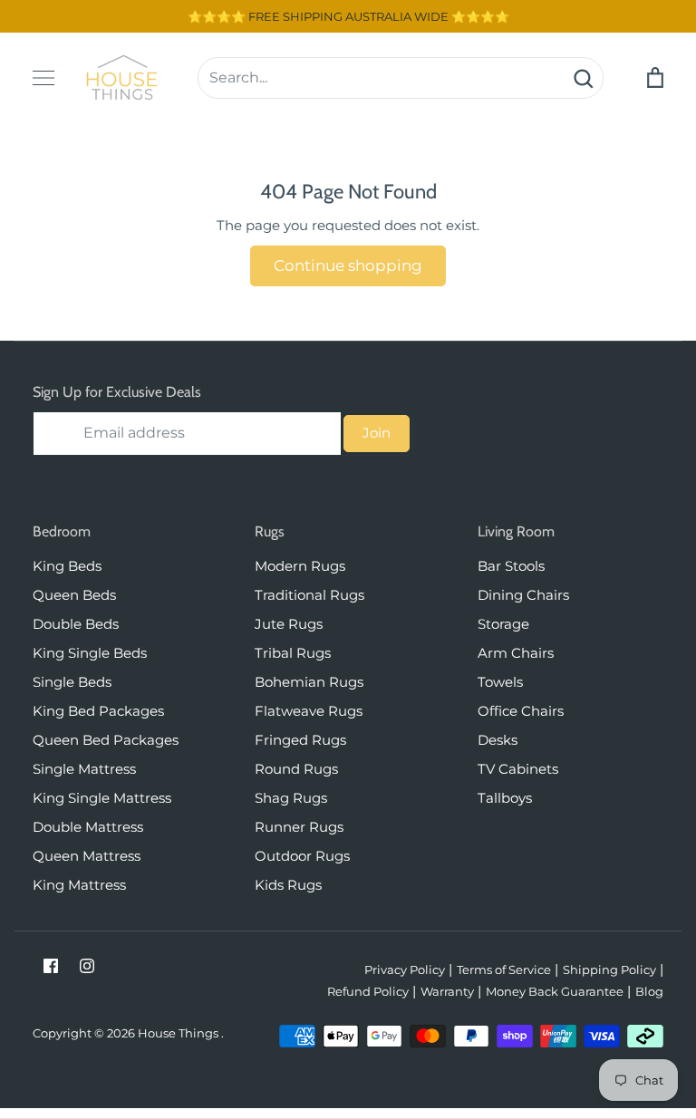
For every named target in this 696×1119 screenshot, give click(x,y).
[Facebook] (51, 966)
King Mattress (79, 884)
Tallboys (505, 797)
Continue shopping (348, 265)
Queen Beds (74, 594)
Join (376, 432)
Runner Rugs (299, 826)
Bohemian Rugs (309, 681)
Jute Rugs (289, 623)
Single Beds (72, 681)
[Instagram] (87, 966)
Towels (500, 681)
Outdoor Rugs (302, 855)
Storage (503, 623)
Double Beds (76, 623)
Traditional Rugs (309, 594)
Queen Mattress (86, 855)
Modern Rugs (300, 565)
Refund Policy (368, 991)
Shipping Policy (609, 969)
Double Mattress (88, 826)
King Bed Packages (98, 710)
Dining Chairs (523, 594)
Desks (497, 739)
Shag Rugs (291, 797)
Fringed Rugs (300, 739)
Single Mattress (84, 768)
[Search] (583, 78)
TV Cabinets (518, 768)
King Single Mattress (102, 797)
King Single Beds (90, 652)
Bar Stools (511, 565)
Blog (649, 991)
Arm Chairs (516, 652)
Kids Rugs (288, 884)
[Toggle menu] (43, 78)
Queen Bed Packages (106, 739)
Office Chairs (521, 710)
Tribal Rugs (293, 652)
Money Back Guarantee (555, 991)
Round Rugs (296, 768)
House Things (179, 1033)
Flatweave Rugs (308, 710)
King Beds (67, 565)
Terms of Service (504, 969)
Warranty (447, 991)
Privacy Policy (404, 969)
